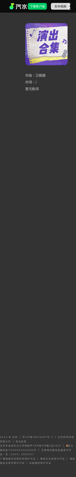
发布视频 (60, 6)
